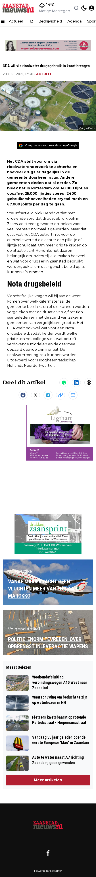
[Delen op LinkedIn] (76, 382)
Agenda (74, 21)
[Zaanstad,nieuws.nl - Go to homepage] (48, 824)
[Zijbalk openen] (2, 21)
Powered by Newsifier (48, 870)
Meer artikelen (48, 780)
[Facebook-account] (48, 853)
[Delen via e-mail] (73, 395)
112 (30, 21)
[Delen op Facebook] (23, 395)
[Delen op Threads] (88, 382)
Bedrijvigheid (50, 21)
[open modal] (91, 8)
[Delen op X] (35, 395)
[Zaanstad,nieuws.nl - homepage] (18, 8)
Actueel (16, 21)
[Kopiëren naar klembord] (60, 395)
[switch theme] (84, 8)
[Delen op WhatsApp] (63, 382)
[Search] (76, 8)
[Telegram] (48, 395)
